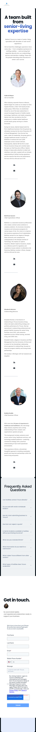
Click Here (8, 165)
